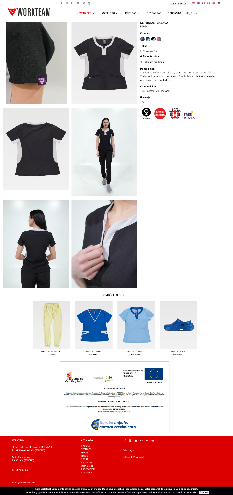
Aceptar (204, 492)
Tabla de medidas (153, 62)
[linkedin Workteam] (72, 3)
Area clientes (178, 4)
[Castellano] (193, 4)
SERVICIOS (86, 462)
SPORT (84, 459)
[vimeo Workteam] (84, 3)
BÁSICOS (86, 446)
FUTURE (85, 456)
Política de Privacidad (133, 457)
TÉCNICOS (86, 449)
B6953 (135, 328)
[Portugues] (213, 4)
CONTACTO (174, 13)
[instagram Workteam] (66, 3)
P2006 (177, 328)
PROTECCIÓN (88, 469)
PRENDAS (130, 13)
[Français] (208, 4)
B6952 (93, 328)
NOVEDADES (84, 13)
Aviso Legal (128, 450)
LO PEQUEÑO (87, 466)
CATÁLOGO (108, 13)
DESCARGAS (154, 13)
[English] (198, 4)
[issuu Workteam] (89, 3)
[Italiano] (203, 4)
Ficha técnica (151, 56)
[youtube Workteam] (78, 3)
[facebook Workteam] (61, 3)
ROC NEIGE (86, 472)
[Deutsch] (218, 4)
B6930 (51, 328)
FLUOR (84, 452)
